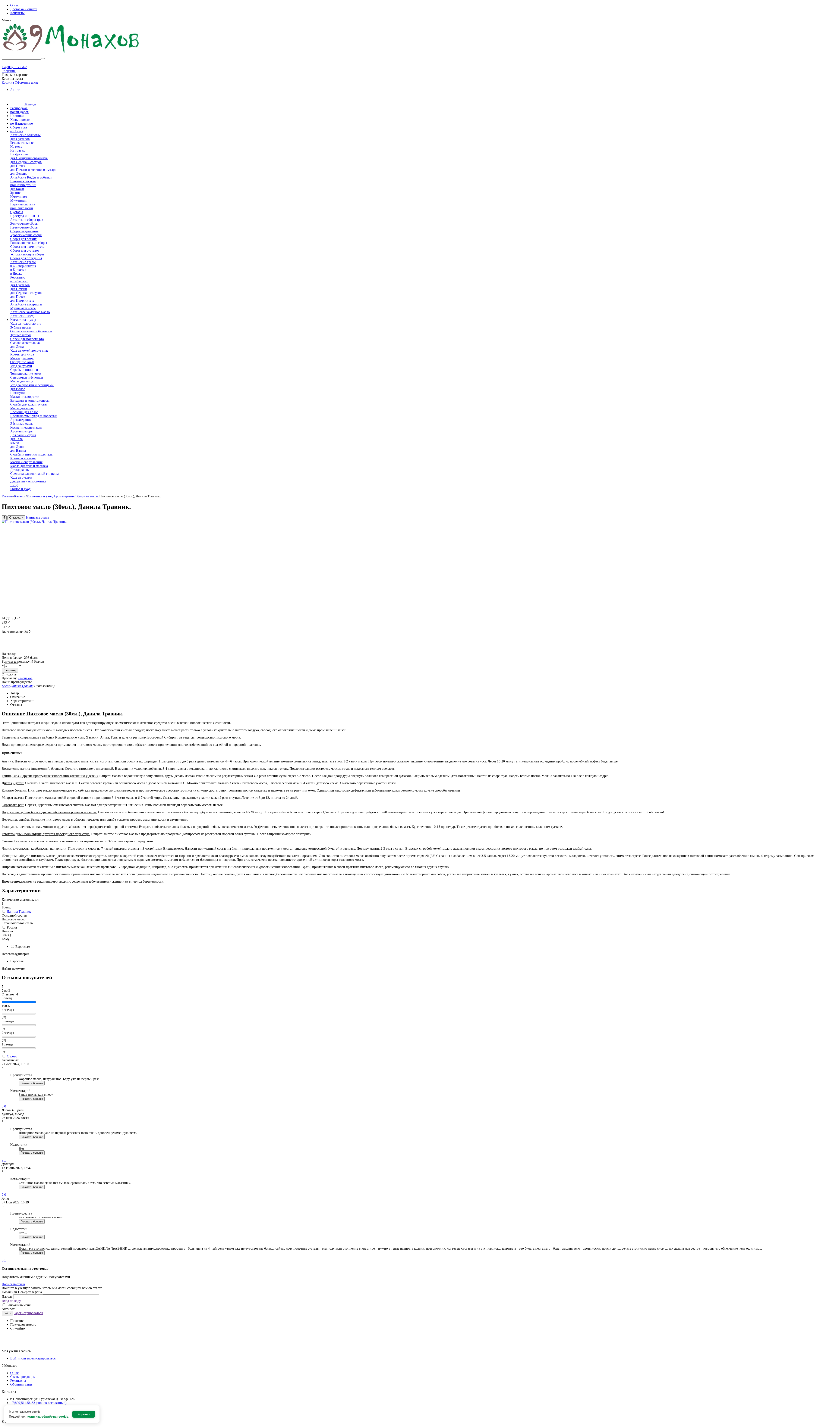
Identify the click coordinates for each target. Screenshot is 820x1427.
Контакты (17, 13)
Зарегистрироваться (28, 1313)
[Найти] (43, 58)
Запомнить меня (18, 1305)
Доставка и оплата (23, 9)
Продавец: (9, 678)
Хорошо (84, 1414)
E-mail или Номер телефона (22, 1292)
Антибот (8, 1309)
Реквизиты (18, 1380)
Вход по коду (11, 1301)
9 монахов (25, 678)
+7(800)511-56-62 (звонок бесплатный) (38, 1403)
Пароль (7, 1296)
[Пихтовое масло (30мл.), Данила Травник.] (34, 521)
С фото (12, 1056)
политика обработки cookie (47, 1416)
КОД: (6, 618)
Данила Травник (19, 911)
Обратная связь (21, 1384)
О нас (14, 5)
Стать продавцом (22, 1376)
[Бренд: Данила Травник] (10, 650)
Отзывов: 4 (16, 517)
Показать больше (31, 1083)
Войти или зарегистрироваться (33, 1358)
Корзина (8, 82)
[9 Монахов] (71, 53)
